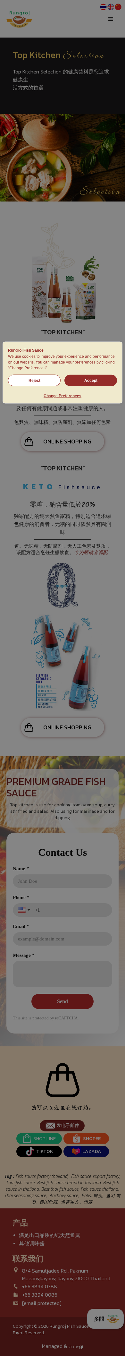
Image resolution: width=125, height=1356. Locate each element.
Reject (34, 380)
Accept (90, 380)
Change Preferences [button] (62, 396)
